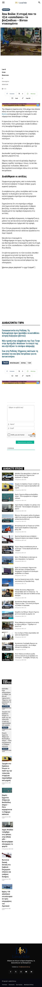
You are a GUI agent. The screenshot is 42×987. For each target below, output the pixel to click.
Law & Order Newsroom (5, 72)
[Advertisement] (21, 294)
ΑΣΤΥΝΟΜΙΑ (6, 479)
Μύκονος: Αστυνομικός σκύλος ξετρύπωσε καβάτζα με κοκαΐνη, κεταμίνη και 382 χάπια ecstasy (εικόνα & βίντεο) (27, 517)
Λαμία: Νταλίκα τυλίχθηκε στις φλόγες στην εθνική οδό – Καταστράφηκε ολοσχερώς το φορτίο (27, 506)
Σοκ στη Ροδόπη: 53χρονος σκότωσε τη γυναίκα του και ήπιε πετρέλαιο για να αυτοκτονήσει (20, 354)
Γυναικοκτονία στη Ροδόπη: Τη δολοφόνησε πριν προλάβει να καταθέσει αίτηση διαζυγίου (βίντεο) (20, 333)
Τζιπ (29, 363)
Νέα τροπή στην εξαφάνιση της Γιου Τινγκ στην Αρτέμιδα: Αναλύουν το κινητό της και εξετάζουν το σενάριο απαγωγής (21, 344)
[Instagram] (21, 972)
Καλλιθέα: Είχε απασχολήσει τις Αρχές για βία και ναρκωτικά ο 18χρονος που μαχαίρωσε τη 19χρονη (27, 475)
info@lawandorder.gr (24, 967)
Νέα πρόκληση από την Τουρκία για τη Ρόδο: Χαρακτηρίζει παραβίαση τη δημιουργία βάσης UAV (27, 527)
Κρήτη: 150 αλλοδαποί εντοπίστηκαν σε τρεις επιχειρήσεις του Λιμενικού (7, 898)
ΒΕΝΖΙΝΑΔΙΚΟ (14, 363)
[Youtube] (26, 972)
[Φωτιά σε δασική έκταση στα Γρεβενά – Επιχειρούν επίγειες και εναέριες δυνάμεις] (7, 539)
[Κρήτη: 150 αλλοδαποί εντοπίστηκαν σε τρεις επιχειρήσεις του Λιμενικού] (7, 560)
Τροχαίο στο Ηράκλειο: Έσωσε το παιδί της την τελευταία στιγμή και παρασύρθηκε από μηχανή (27, 486)
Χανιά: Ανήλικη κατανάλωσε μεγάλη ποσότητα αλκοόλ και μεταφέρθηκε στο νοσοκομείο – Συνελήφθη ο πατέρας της (26, 655)
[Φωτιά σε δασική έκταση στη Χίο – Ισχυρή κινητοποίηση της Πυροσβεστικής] (7, 582)
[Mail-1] (31, 972)
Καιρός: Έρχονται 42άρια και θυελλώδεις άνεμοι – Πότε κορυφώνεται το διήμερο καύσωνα (26, 496)
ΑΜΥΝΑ (5, 532)
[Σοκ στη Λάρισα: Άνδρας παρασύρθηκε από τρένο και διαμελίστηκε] (7, 636)
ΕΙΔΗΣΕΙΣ (6, 10)
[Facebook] (11, 972)
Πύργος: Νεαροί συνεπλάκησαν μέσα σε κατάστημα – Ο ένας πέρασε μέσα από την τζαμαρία (26, 548)
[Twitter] (16, 972)
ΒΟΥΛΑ (23, 363)
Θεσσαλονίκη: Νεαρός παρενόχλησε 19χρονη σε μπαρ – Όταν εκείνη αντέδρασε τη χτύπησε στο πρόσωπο (27, 603)
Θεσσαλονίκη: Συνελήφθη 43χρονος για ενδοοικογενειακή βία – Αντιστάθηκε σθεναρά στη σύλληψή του (26, 645)
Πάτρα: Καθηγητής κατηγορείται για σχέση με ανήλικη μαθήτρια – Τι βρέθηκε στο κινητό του (27, 624)
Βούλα (4, 114)
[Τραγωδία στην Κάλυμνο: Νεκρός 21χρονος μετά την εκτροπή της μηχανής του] (7, 615)
